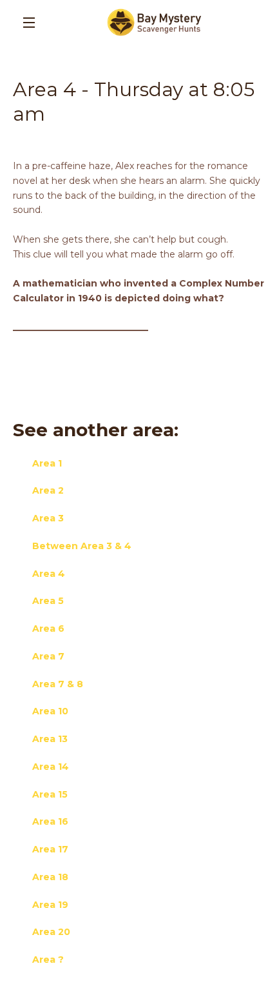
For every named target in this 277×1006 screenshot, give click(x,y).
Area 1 (47, 463)
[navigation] (29, 22)
